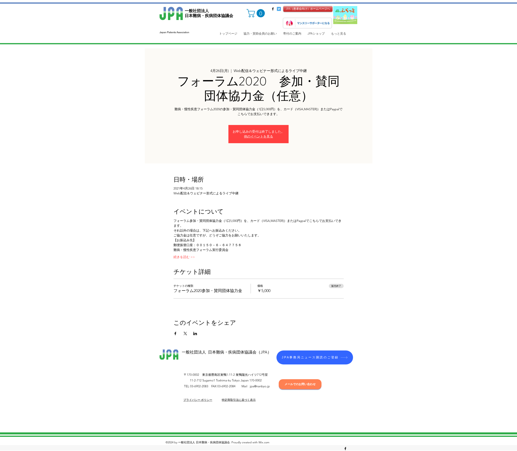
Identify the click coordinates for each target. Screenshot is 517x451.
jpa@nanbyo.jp (260, 386)
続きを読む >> (184, 257)
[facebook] (273, 9)
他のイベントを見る (258, 136)
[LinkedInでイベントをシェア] (195, 333)
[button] (257, 13)
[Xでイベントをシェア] (185, 333)
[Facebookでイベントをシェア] (175, 333)
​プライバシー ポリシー (197, 400)
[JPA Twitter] (279, 9)
